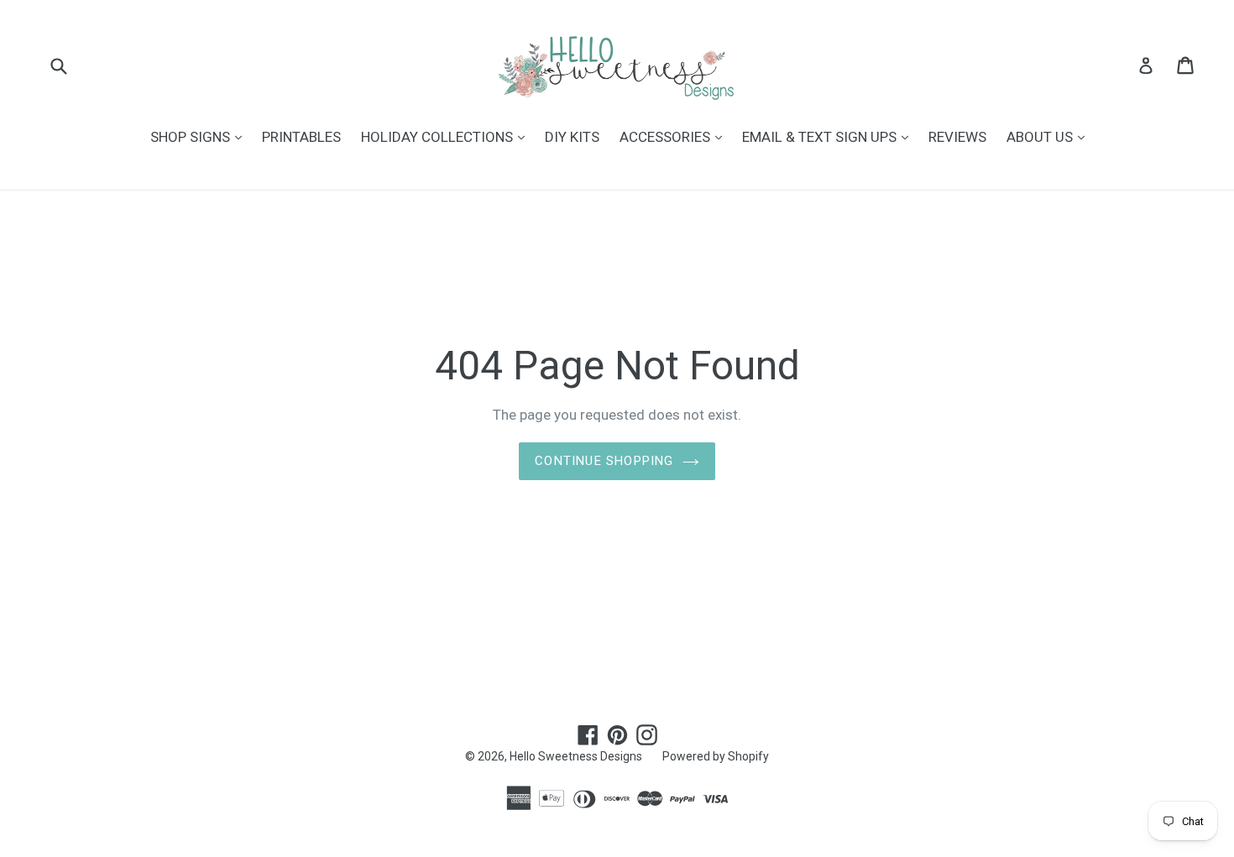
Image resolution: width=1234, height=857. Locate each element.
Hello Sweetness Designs (576, 756)
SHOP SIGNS (200, 136)
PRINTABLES (301, 136)
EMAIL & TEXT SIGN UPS (829, 136)
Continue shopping (604, 460)
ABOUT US (1050, 136)
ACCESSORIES (675, 136)
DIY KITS (572, 136)
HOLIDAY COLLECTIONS (447, 136)
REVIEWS (957, 136)
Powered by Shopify (715, 756)
